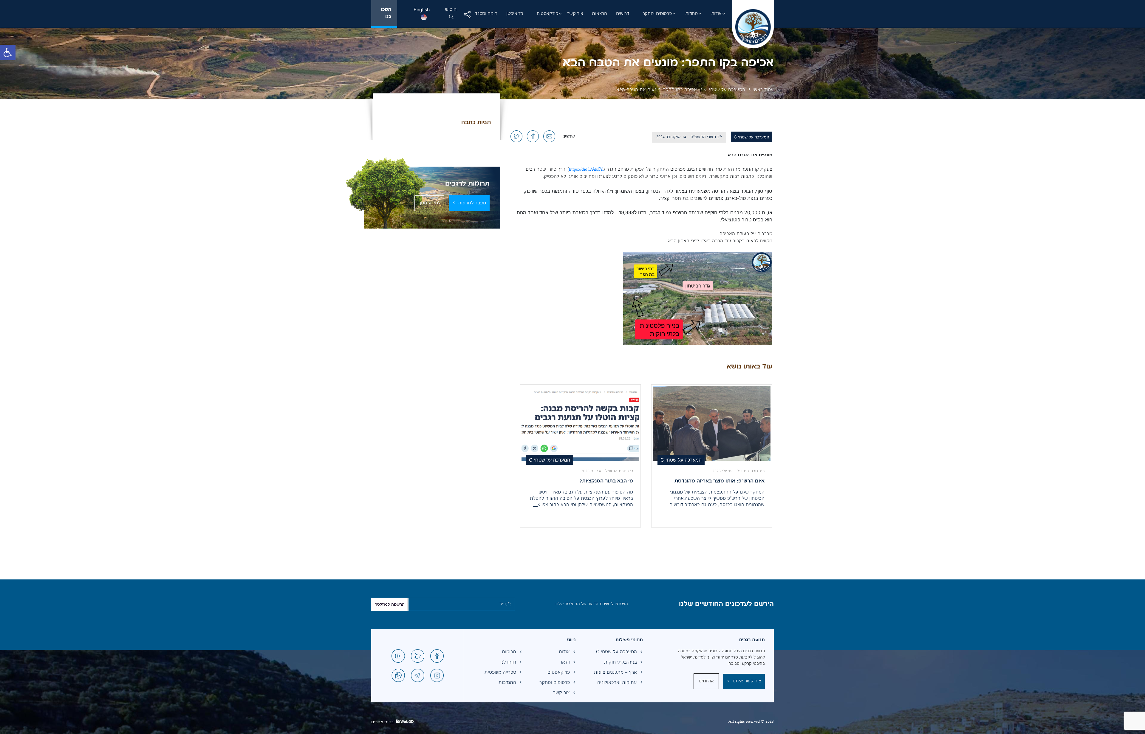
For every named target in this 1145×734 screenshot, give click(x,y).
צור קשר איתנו (747, 681)
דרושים (622, 13)
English (421, 10)
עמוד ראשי (763, 89)
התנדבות (507, 682)
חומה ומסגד (486, 13)
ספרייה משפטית (500, 672)
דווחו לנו (508, 662)
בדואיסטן (514, 13)
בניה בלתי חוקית (620, 662)
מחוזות (691, 13)
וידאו (565, 662)
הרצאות (599, 13)
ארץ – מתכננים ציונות (617, 672)
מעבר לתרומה (472, 203)
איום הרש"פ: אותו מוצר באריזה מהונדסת (719, 481)
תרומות (509, 652)
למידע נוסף (429, 203)
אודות (716, 13)
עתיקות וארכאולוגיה (617, 682)
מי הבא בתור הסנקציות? (606, 481)
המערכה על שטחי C (724, 89)
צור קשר (575, 13)
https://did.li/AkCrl (586, 169)
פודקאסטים (547, 13)
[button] (8, 52)
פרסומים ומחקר (657, 13)
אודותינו (706, 681)
